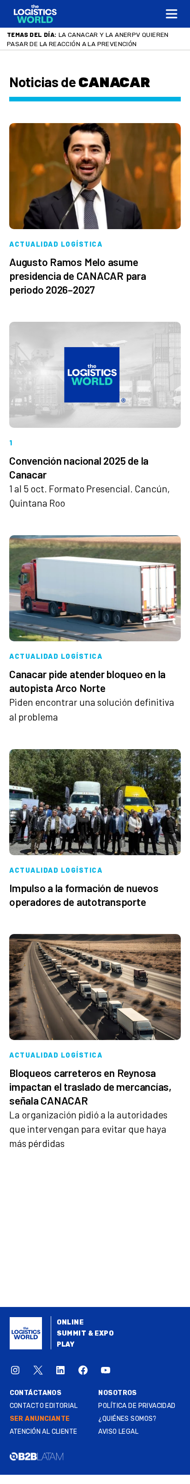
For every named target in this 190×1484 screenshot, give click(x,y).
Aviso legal (118, 1432)
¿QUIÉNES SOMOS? (127, 1419)
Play (66, 1344)
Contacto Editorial (44, 1406)
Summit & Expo (85, 1333)
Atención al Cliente (43, 1432)
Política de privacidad (136, 1406)
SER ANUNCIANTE (40, 1419)
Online (70, 1322)
